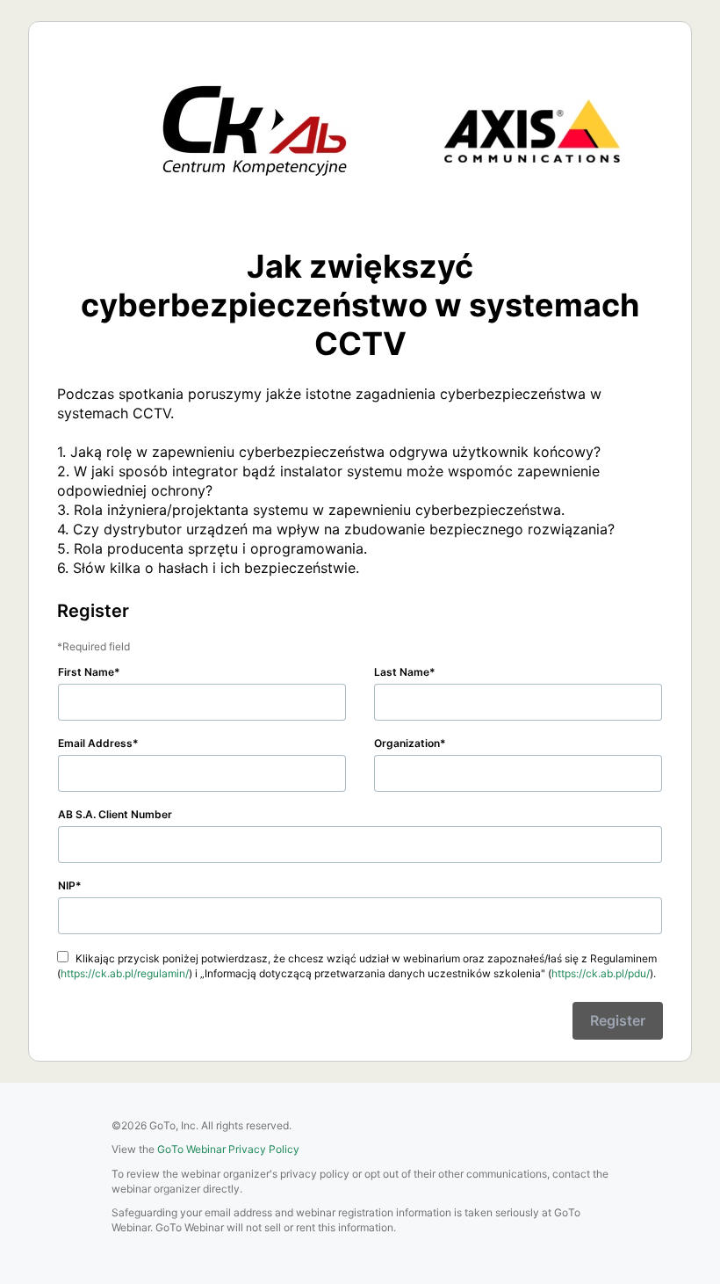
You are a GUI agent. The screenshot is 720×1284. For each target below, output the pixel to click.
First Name (86, 671)
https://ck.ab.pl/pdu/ (600, 973)
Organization (407, 743)
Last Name (401, 671)
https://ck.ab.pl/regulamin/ (125, 973)
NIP (67, 885)
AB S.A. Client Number (115, 814)
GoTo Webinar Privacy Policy (228, 1149)
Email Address (95, 743)
